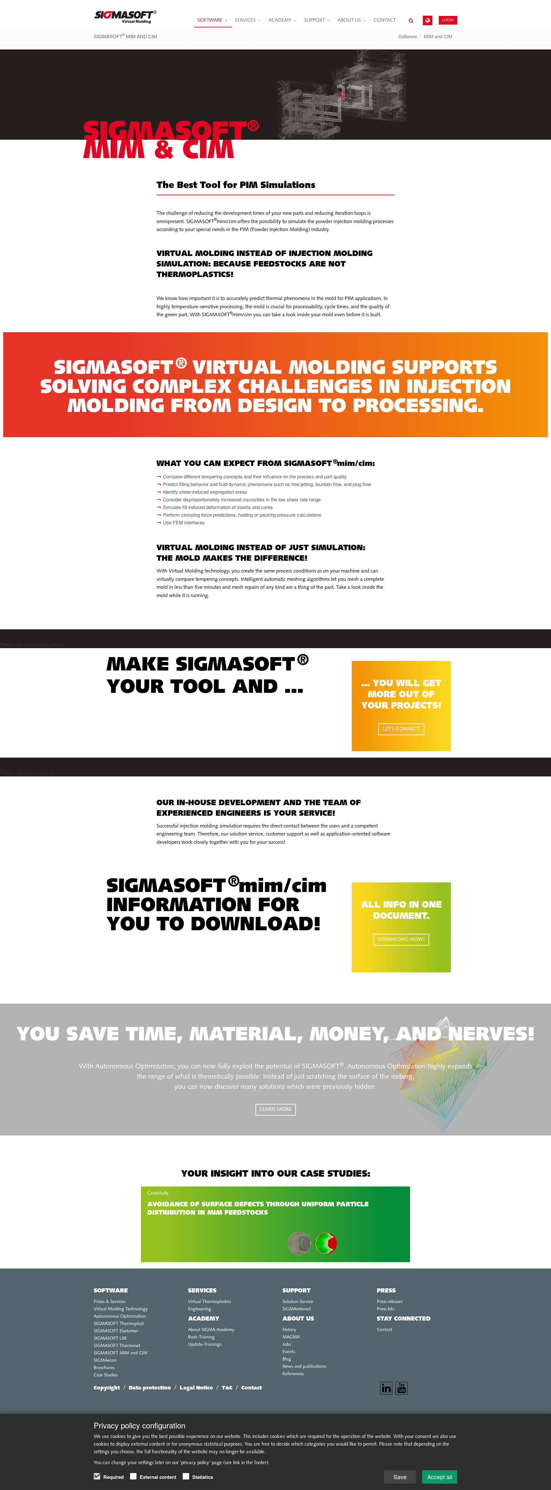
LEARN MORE (275, 1109)
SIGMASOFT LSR (110, 1338)
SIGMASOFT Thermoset (117, 1346)
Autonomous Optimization (120, 1316)
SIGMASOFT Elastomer (116, 1331)
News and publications (304, 1366)
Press (386, 1291)
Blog (287, 1359)
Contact (385, 20)
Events (289, 1352)
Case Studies (106, 1375)
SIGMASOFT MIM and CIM (120, 1353)
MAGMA (291, 1337)
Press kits (385, 1309)
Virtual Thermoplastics (209, 1301)
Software (209, 20)
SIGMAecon (105, 1360)
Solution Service (298, 1301)
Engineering (199, 1309)
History (289, 1330)
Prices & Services (109, 1301)
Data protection (150, 1388)
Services (245, 20)
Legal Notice (196, 1388)
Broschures (104, 1368)
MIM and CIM (438, 36)
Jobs (287, 1344)
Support (314, 20)
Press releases (389, 1301)
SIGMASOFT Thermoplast (119, 1324)
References (293, 1374)
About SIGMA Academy (211, 1330)
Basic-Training (201, 1337)
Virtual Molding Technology (121, 1309)
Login (448, 20)
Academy (279, 20)
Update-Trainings (204, 1344)
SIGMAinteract (297, 1309)
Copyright (107, 1388)
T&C (227, 1388)
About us (349, 20)
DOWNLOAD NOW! (401, 939)
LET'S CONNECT (401, 729)
